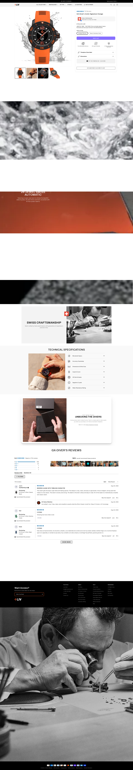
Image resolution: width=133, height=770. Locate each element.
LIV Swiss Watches (48, 767)
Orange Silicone (82, 33)
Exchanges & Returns (97, 595)
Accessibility (110, 595)
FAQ (94, 603)
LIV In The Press (81, 597)
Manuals (109, 591)
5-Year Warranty (96, 599)
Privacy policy (64, 767)
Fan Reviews (81, 593)
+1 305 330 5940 (67, 591)
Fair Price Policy (81, 599)
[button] (111, 4)
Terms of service (71, 767)
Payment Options (96, 589)
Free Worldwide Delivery (98, 591)
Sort (105, 481)
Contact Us (65, 595)
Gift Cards (110, 593)
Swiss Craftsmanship (82, 589)
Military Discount (96, 601)
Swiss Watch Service (97, 597)
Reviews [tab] (18, 473)
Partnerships (81, 595)
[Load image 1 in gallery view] (20, 73)
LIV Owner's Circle (82, 591)
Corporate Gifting (82, 601)
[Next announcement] (86, 1)
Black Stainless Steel (95, 33)
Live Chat (65, 587)
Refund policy (56, 767)
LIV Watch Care (111, 587)
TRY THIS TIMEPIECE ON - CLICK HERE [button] (96, 61)
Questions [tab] (27, 473)
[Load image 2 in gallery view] (31, 73)
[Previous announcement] (46, 1)
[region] (84, 464)
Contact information (88, 767)
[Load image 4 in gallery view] (54, 73)
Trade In (109, 589)
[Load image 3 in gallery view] (43, 73)
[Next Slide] (117, 464)
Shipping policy (79, 767)
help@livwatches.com (68, 589)
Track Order (95, 587)
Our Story (80, 587)
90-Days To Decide (97, 593)
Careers (65, 593)
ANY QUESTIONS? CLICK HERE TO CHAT (96, 68)
